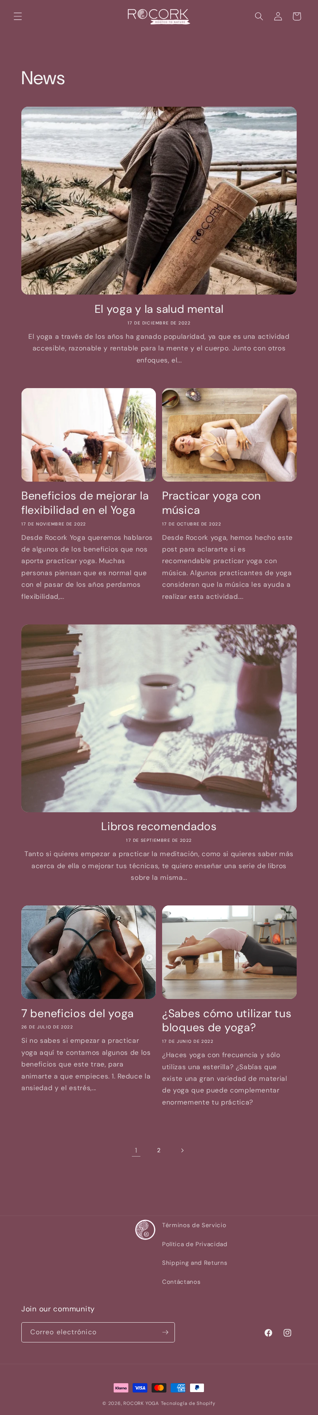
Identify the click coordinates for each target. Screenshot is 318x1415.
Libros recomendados (159, 826)
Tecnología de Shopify (188, 1403)
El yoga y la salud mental (159, 309)
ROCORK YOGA (141, 1403)
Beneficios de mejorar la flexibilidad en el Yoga (85, 503)
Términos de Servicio (194, 1225)
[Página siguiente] (182, 1150)
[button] (18, 16)
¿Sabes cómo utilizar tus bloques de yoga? (226, 1020)
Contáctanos (181, 1282)
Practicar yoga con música (211, 503)
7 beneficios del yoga (77, 1013)
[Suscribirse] (165, 1332)
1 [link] (136, 1150)
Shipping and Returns (194, 1263)
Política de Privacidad (195, 1244)
